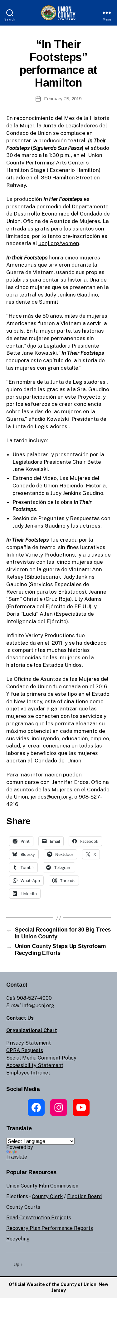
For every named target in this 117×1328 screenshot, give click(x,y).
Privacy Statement (28, 1043)
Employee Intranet (28, 1073)
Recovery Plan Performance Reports (49, 1228)
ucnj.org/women (58, 243)
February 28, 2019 (62, 98)
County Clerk (47, 1196)
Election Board (84, 1196)
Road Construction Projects (38, 1218)
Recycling (18, 1239)
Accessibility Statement (34, 1065)
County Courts (23, 1207)
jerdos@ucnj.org (51, 797)
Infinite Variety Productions (40, 555)
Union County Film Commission (42, 1186)
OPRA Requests (24, 1050)
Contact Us (20, 1018)
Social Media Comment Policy (41, 1058)
